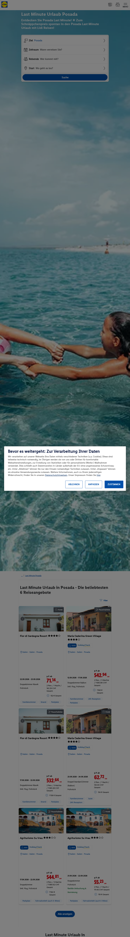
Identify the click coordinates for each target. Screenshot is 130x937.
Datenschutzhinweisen (56, 475)
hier (98, 475)
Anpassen (93, 484)
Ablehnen (74, 484)
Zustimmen (114, 484)
